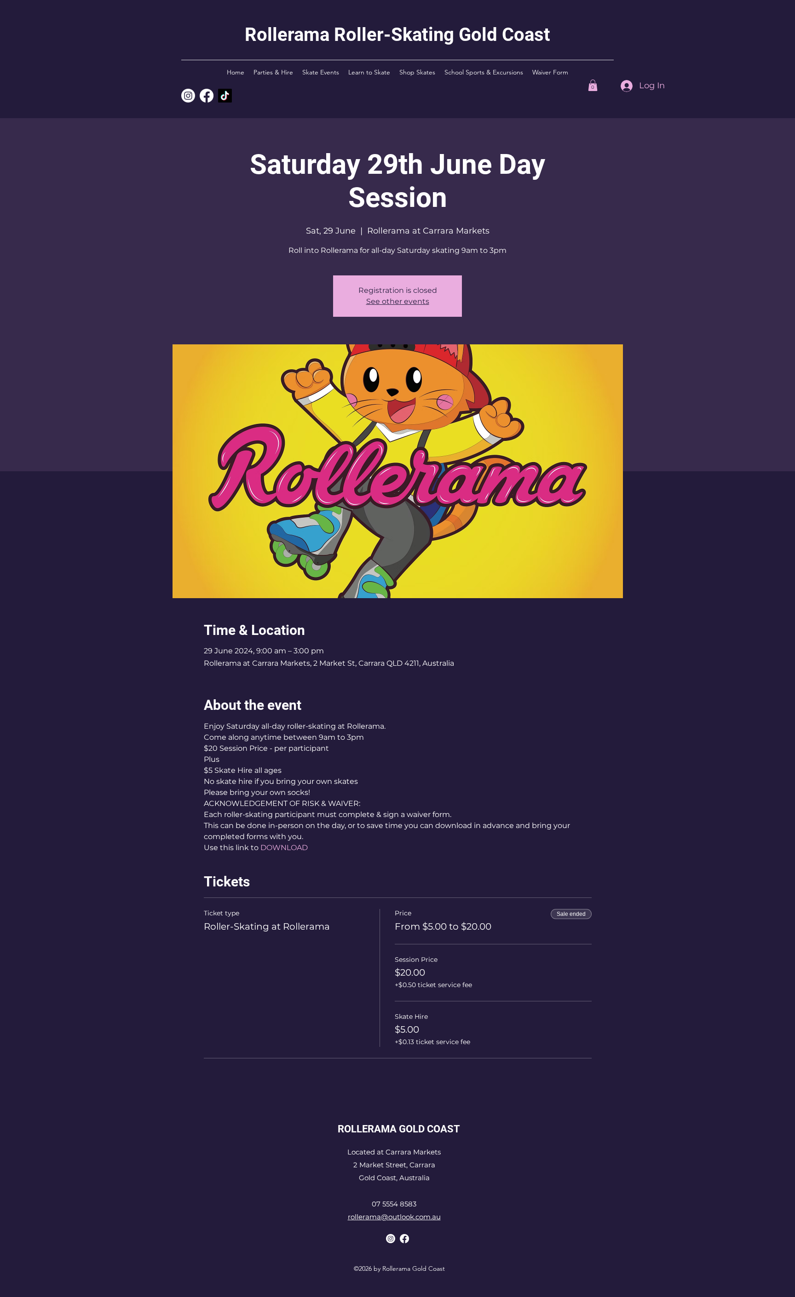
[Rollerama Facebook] (404, 1238)
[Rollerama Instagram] (188, 96)
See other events (397, 301)
